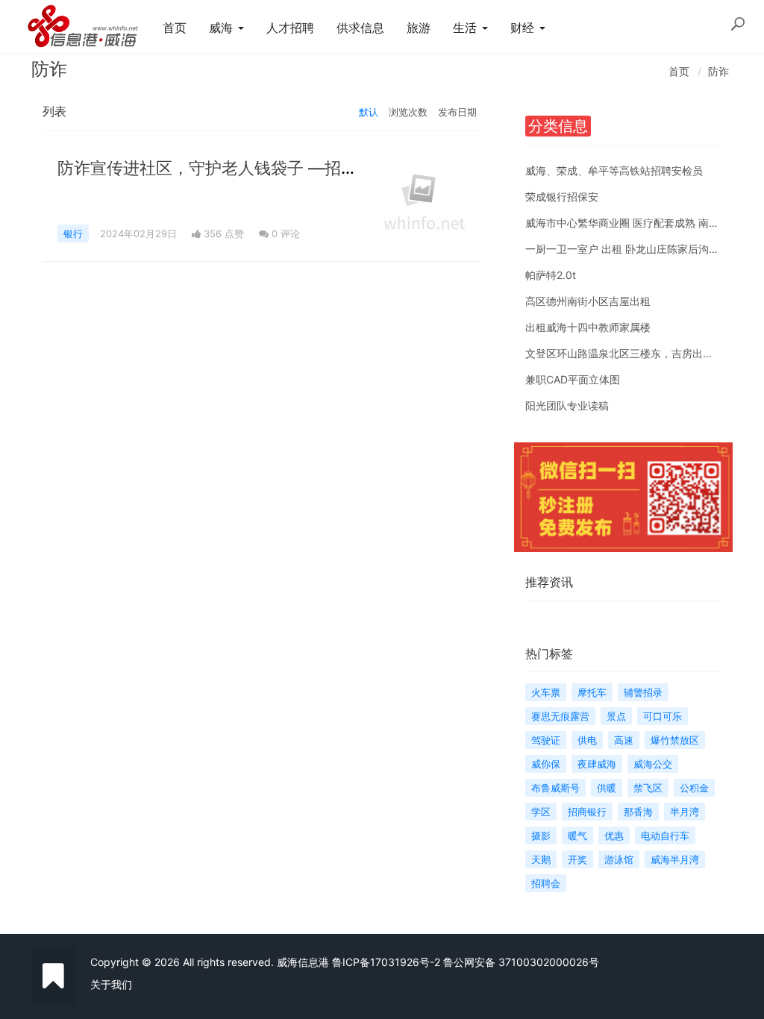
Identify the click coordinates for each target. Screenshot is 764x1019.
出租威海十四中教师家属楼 (588, 327)
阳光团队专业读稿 (567, 405)
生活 (466, 27)
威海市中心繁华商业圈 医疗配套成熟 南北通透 (632, 222)
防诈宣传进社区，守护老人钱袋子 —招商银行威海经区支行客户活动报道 (322, 168)
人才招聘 (290, 27)
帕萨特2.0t (550, 275)
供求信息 (360, 27)
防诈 (718, 71)
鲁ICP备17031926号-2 (386, 962)
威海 (223, 27)
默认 (368, 112)
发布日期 (457, 112)
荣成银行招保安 (561, 196)
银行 (73, 233)
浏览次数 (408, 112)
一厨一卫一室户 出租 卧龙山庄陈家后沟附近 (627, 248)
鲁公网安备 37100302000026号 (521, 962)
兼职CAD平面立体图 (572, 379)
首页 (175, 27)
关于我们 (111, 984)
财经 (524, 27)
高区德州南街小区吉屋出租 (588, 301)
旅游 (418, 27)
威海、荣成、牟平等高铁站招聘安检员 (614, 170)
